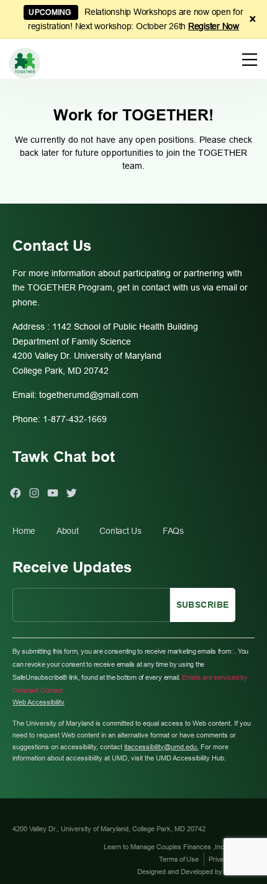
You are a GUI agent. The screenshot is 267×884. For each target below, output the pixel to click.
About (68, 531)
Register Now (213, 26)
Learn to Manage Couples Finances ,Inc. (166, 846)
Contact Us (120, 531)
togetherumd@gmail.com (88, 395)
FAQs (173, 531)
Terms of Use (178, 859)
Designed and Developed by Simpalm (193, 871)
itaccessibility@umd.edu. (161, 747)
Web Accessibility (38, 702)
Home (23, 531)
